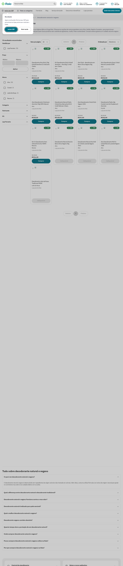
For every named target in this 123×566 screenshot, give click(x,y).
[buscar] (55, 4)
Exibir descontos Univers (112, 10)
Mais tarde (24, 29)
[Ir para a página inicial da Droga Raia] (6, 4)
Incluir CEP (11, 29)
